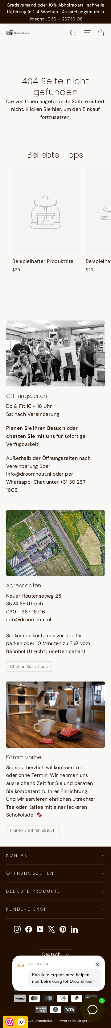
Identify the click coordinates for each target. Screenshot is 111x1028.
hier (56, 109)
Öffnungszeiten (30, 873)
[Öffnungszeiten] (55, 353)
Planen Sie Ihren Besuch (33, 830)
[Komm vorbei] (55, 714)
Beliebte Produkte (33, 891)
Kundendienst (26, 909)
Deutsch (51, 954)
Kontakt (18, 855)
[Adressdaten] (55, 543)
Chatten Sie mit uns (29, 666)
